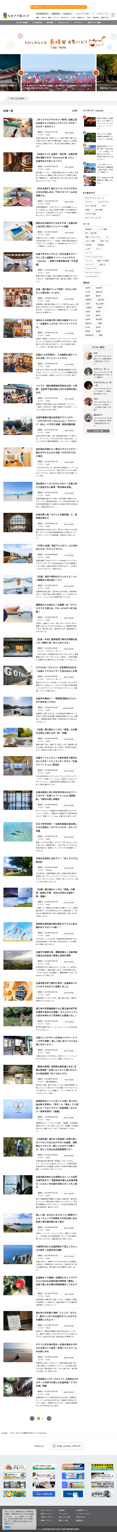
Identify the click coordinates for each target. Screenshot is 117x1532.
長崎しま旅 (55, 14)
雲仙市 (98, 296)
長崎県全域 (89, 335)
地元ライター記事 (94, 22)
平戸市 (87, 292)
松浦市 (87, 319)
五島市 (87, 304)
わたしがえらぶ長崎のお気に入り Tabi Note (28, 1433)
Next (96, 73)
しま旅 (87, 249)
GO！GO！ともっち (92, 272)
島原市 (87, 296)
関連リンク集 (63, 1520)
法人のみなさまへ (42, 14)
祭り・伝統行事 (91, 233)
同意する (8, 1527)
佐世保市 (99, 288)
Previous (21, 73)
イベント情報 (102, 229)
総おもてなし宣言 (64, 1517)
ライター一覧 (98, 431)
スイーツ (88, 253)
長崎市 (87, 288)
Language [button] (67, 14)
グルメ (98, 249)
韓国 (100, 335)
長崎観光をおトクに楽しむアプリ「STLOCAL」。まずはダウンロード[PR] (59, 7)
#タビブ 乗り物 (90, 206)
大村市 (87, 315)
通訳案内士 (80, 1520)
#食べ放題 (98, 210)
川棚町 (99, 323)
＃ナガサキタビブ (91, 276)
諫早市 (98, 315)
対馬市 (87, 312)
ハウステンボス (91, 269)
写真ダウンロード (47, 1517)
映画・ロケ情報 (103, 261)
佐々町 (87, 327)
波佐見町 (99, 319)
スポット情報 (90, 241)
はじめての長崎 (22, 22)
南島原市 (88, 300)
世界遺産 (50, 22)
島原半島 (99, 292)
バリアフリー (78, 22)
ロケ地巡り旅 (37, 22)
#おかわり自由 (90, 214)
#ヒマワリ (89, 202)
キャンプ (88, 261)
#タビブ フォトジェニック (94, 198)
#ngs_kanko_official (68, 1445)
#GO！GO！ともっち (93, 218)
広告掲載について (82, 1510)
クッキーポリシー (23, 1521)
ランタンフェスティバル (94, 257)
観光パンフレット (47, 1514)
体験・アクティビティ (93, 237)
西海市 (98, 312)
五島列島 (100, 300)
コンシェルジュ (64, 1514)
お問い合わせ (80, 1517)
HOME (5, 1433)
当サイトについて (47, 1510)
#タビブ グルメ (103, 202)
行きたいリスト (104, 14)
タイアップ (89, 265)
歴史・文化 (105, 241)
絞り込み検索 (17, 98)
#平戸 (104, 206)
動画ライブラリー (47, 1520)
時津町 (87, 331)
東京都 (98, 331)
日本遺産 (88, 245)
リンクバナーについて (83, 1514)
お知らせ (102, 265)
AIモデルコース (63, 22)
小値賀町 (88, 308)
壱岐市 (99, 308)
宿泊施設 (88, 229)
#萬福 (87, 210)
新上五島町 (100, 304)
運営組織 (62, 1510)
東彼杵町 (88, 323)
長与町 (98, 327)
